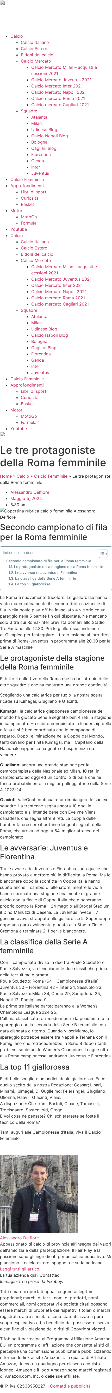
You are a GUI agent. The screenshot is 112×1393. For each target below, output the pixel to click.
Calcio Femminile (27, 179)
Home (6, 476)
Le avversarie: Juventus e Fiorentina (46, 572)
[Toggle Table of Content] (101, 553)
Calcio (16, 36)
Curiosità (30, 198)
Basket (27, 204)
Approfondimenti (27, 185)
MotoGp (29, 216)
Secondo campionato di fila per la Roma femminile (48, 561)
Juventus (40, 173)
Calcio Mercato (36, 61)
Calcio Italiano (35, 42)
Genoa (37, 160)
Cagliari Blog (44, 148)
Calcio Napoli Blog (49, 135)
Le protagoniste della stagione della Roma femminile (58, 566)
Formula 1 (30, 223)
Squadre (29, 110)
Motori (16, 210)
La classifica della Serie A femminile (45, 578)
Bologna (39, 142)
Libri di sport (33, 191)
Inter (35, 167)
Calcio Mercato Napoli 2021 (58, 92)
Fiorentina (41, 154)
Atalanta (39, 117)
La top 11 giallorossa (32, 584)
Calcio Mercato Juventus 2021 (61, 79)
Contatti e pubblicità (70, 1386)
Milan (36, 123)
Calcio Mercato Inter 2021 (57, 86)
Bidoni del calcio (37, 54)
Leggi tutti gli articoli (20, 1269)
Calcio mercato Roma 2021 (58, 98)
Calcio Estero (34, 48)
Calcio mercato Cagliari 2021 (60, 104)
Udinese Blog (44, 129)
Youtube (18, 229)
